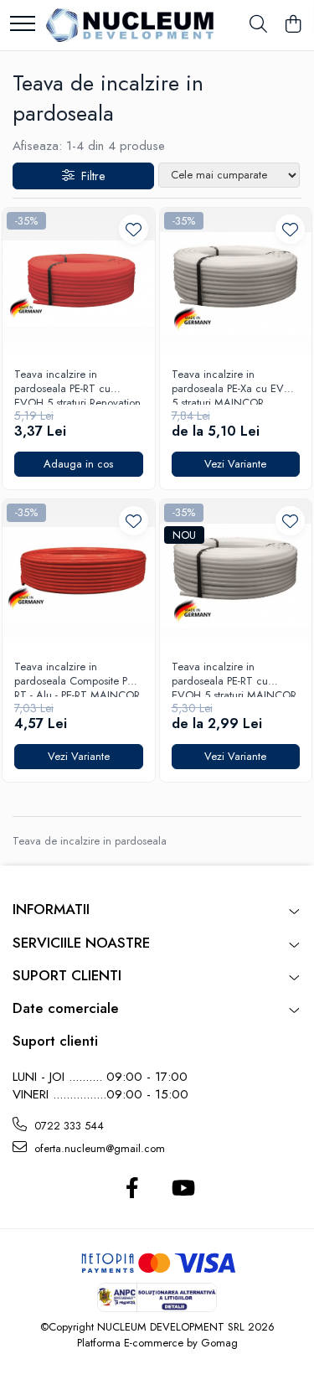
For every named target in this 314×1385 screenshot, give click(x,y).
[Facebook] (132, 1189)
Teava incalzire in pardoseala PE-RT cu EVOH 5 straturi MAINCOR (234, 678)
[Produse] (22, 25)
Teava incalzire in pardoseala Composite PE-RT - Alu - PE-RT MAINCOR (77, 678)
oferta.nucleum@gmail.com (98, 1148)
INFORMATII (51, 909)
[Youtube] (182, 1189)
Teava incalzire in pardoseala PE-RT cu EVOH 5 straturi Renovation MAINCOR (77, 386)
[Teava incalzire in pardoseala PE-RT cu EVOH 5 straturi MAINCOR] (236, 575)
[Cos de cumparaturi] (292, 25)
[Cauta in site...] (258, 25)
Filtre (90, 176)
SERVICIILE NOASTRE (81, 943)
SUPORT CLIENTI (67, 975)
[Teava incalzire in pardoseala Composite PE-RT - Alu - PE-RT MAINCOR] (79, 575)
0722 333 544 (67, 1126)
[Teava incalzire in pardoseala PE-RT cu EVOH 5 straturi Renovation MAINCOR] (79, 284)
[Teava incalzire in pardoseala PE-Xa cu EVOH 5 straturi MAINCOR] (236, 284)
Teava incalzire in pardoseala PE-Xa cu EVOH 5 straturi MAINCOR (236, 386)
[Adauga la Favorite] (133, 229)
